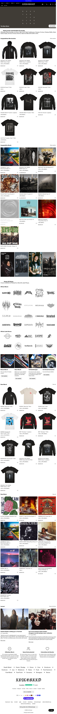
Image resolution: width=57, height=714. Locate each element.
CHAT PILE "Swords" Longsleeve (43, 111)
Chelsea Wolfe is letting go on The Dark (11, 624)
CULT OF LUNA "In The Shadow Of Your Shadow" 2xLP (7, 217)
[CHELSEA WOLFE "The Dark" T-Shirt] (28, 101)
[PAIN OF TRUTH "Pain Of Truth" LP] (9, 181)
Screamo (29, 666)
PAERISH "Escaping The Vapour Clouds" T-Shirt (5, 428)
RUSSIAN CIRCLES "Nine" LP (43, 191)
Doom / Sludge (20, 661)
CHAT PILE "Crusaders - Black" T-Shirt (8, 136)
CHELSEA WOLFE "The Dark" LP (25, 191)
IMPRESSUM (7, 702)
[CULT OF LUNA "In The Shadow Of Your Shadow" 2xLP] (9, 206)
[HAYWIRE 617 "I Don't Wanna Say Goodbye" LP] (9, 155)
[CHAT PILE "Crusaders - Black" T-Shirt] (9, 126)
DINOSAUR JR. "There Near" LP (25, 562)
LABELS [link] (12, 3)
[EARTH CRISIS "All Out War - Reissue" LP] (9, 232)
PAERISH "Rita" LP (4, 562)
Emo (39, 661)
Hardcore (4, 664)
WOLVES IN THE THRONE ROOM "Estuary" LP (24, 166)
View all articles (51, 599)
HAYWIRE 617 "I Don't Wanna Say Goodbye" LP (5, 166)
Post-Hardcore (48, 664)
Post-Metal (9, 666)
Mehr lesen (3, 634)
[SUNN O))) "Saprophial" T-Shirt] (46, 76)
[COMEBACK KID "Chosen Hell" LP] (46, 500)
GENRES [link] (17, 3)
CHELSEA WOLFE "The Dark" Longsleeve (9, 111)
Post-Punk (19, 666)
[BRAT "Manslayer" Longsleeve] (28, 417)
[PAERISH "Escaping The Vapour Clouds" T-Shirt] (9, 417)
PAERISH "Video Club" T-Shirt (25, 402)
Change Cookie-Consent (28, 712)
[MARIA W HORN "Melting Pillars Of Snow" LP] (28, 525)
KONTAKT (15, 702)
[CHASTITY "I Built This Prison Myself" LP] (28, 500)
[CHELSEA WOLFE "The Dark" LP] (28, 181)
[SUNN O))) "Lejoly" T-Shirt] (28, 76)
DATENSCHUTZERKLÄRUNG (25, 703)
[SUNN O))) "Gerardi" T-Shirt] (9, 76)
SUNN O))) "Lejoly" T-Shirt (24, 86)
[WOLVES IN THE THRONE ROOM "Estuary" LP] (28, 155)
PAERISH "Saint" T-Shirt (42, 402)
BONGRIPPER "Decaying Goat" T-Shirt (8, 453)
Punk (37, 664)
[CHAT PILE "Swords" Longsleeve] (46, 101)
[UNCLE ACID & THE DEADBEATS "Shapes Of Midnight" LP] (46, 552)
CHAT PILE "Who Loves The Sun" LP (26, 216)
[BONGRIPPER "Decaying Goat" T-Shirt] (9, 443)
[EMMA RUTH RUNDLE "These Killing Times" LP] (46, 206)
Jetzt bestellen (51, 25)
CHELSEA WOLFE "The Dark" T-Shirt (26, 111)
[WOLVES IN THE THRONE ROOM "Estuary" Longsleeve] (28, 49)
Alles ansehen (52, 38)
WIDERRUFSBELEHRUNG (46, 702)
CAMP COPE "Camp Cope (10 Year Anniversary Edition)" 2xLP (43, 536)
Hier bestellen (4, 372)
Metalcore (21, 664)
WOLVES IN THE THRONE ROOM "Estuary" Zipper (6, 60)
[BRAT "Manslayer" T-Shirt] (46, 417)
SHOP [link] (2, 3)
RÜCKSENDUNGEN (37, 702)
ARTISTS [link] (7, 3)
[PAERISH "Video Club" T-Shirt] (28, 392)
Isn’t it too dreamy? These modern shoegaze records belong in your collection (40, 625)
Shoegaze (39, 666)
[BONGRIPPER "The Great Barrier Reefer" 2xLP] (9, 578)
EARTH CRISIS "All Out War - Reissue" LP (9, 243)
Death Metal (7, 661)
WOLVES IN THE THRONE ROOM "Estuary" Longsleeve (24, 60)
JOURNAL (5, 5)
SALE (2, 5)
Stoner (48, 666)
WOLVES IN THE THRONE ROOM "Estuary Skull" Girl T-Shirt (25, 454)
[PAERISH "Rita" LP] (9, 552)
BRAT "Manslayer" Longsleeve (25, 427)
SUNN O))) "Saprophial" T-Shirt (43, 86)
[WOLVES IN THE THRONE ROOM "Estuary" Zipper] (9, 49)
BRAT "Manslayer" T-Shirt (42, 427)
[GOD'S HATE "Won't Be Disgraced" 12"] (46, 155)
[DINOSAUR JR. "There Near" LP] (28, 552)
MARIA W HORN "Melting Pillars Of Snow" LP (24, 536)
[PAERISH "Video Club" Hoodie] (9, 392)
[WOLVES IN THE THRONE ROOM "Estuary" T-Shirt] (46, 49)
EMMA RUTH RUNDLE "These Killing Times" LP (42, 217)
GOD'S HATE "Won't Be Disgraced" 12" (45, 165)
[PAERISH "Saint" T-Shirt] (46, 392)
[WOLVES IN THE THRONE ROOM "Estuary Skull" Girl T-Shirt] (28, 443)
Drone (31, 661)
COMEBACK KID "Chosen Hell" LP (44, 510)
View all (53, 380)
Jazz (13, 664)
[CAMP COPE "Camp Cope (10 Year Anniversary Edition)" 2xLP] (46, 525)
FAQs (11, 702)
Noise (30, 664)
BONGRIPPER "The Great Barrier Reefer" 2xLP (6, 589)
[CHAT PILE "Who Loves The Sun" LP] (28, 206)
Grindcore (47, 661)
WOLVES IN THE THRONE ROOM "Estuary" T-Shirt (42, 60)
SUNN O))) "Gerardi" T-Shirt (6, 86)
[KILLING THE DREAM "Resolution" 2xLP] (9, 500)
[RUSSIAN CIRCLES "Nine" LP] (46, 181)
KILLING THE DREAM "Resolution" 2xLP (8, 510)
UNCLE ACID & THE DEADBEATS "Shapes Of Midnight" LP (44, 562)
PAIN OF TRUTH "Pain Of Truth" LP (7, 191)
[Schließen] (56, 1)
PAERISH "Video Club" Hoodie (6, 402)
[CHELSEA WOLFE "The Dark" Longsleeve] (9, 101)
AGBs (20, 702)
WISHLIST (33, 703)
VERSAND (24, 702)
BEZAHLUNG (29, 702)
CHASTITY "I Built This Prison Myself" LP (27, 510)
